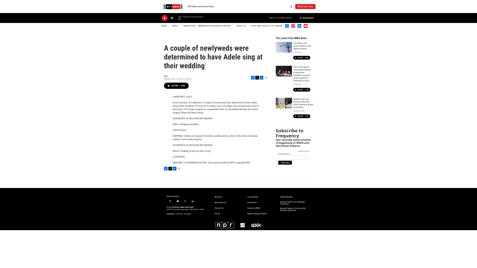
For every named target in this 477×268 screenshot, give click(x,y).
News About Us (221, 202)
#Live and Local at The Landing (267, 26)
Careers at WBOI (253, 208)
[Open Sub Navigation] (169, 26)
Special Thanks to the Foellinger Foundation (292, 203)
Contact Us (219, 208)
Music (175, 26)
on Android (187, 214)
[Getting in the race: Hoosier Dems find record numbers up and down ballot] (284, 103)
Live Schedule (252, 197)
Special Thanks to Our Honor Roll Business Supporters (293, 209)
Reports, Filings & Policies (257, 214)
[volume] (172, 18)
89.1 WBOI (200, 209)
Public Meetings (286, 197)
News (164, 26)
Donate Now (306, 6)
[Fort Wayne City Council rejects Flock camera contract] (284, 47)
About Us (241, 26)
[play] (165, 18)
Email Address (284, 154)
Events (217, 214)
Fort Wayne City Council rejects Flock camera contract (302, 46)
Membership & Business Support (214, 26)
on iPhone (179, 214)
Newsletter (189, 26)
